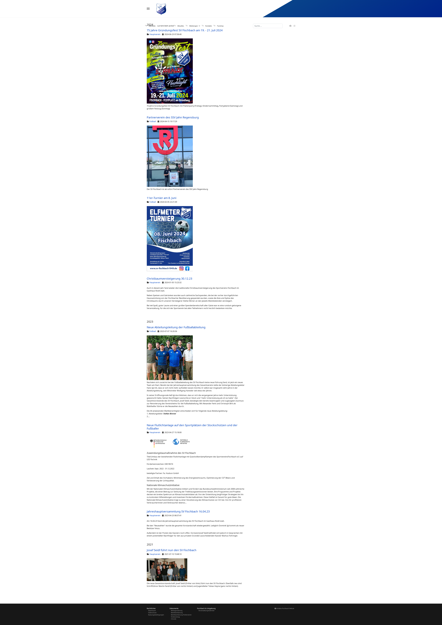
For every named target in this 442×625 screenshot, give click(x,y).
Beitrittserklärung (177, 613)
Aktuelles (180, 26)
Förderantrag (175, 617)
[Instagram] (294, 26)
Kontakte (208, 26)
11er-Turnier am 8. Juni (161, 198)
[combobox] (268, 26)
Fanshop (220, 26)
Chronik (173, 619)
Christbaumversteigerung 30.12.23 (169, 278)
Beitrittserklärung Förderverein (181, 615)
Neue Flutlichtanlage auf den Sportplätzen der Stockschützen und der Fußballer (192, 426)
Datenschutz (152, 613)
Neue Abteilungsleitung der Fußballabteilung (176, 327)
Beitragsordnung (176, 611)
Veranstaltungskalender (206, 611)
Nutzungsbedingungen (156, 615)
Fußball (153, 121)
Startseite (152, 26)
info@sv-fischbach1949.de (285, 608)
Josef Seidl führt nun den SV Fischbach (171, 550)
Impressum (152, 611)
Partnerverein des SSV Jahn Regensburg (173, 117)
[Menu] (148, 8)
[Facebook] (290, 26)
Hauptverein (155, 282)
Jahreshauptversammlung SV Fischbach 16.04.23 (178, 511)
